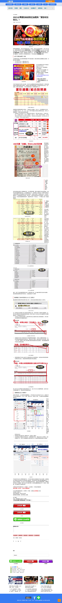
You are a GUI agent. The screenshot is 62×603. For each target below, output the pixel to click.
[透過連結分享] (20, 541)
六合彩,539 (26, 8)
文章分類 (10, 8)
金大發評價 (15, 535)
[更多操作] (48, 14)
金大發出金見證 (46, 600)
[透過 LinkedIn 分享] (18, 541)
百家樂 (16, 8)
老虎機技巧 (33, 8)
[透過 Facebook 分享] (13, 541)
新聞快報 (40, 8)
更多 (45, 8)
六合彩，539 (31, 600)
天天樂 (36, 600)
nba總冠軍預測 (37, 535)
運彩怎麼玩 (25, 535)
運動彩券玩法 (31, 535)
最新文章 (19, 600)
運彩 (21, 8)
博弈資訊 (20, 537)
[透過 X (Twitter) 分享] (15, 541)
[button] (52, 8)
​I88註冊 (45, 563)
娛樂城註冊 (20, 535)
